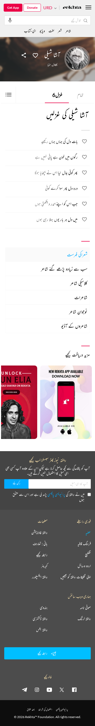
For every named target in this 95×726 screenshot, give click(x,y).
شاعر (68, 30)
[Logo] (72, 8)
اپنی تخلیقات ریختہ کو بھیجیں (75, 577)
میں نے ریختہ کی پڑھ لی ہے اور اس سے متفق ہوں (48, 497)
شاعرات (80, 297)
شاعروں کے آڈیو (74, 326)
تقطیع (88, 555)
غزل (57, 95)
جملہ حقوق (31, 709)
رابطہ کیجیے (42, 555)
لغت (51, 30)
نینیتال (55, 64)
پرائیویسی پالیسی (56, 494)
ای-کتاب (30, 30)
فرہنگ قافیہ (84, 544)
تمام (80, 95)
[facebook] (74, 689)
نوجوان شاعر (78, 311)
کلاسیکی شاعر (78, 283)
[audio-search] (10, 20)
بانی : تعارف (40, 544)
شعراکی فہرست (77, 254)
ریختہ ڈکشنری (40, 619)
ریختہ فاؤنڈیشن (39, 532)
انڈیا (49, 64)
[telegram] (24, 689)
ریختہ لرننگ (84, 619)
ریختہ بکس (42, 630)
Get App (13, 8)
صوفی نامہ (85, 607)
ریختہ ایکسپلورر (40, 577)
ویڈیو (42, 30)
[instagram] (37, 689)
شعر (60, 30)
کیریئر (44, 566)
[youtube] (49, 689)
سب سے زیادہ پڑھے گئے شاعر (64, 269)
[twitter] (62, 689)
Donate (32, 8)
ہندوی (44, 607)
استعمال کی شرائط (45, 709)
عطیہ (88, 532)
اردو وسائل (84, 566)
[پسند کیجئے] (35, 55)
